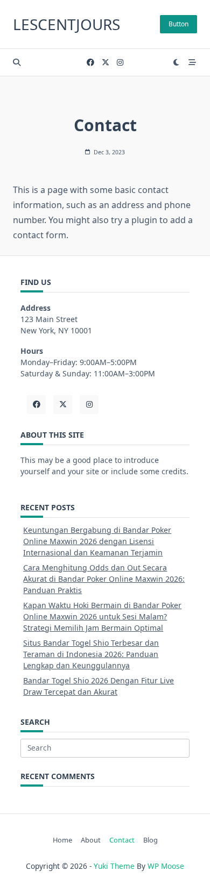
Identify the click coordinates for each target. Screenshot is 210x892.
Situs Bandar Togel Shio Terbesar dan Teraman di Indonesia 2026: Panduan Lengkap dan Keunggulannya (91, 654)
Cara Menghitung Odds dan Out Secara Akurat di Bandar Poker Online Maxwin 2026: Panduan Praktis (104, 578)
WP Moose (166, 866)
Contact (122, 840)
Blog (150, 840)
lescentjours (66, 24)
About (91, 840)
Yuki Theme (114, 866)
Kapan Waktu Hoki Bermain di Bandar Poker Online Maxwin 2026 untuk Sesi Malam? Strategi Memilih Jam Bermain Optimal (102, 616)
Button (178, 23)
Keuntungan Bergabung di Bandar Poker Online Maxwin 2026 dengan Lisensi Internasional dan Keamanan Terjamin (97, 541)
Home (62, 840)
